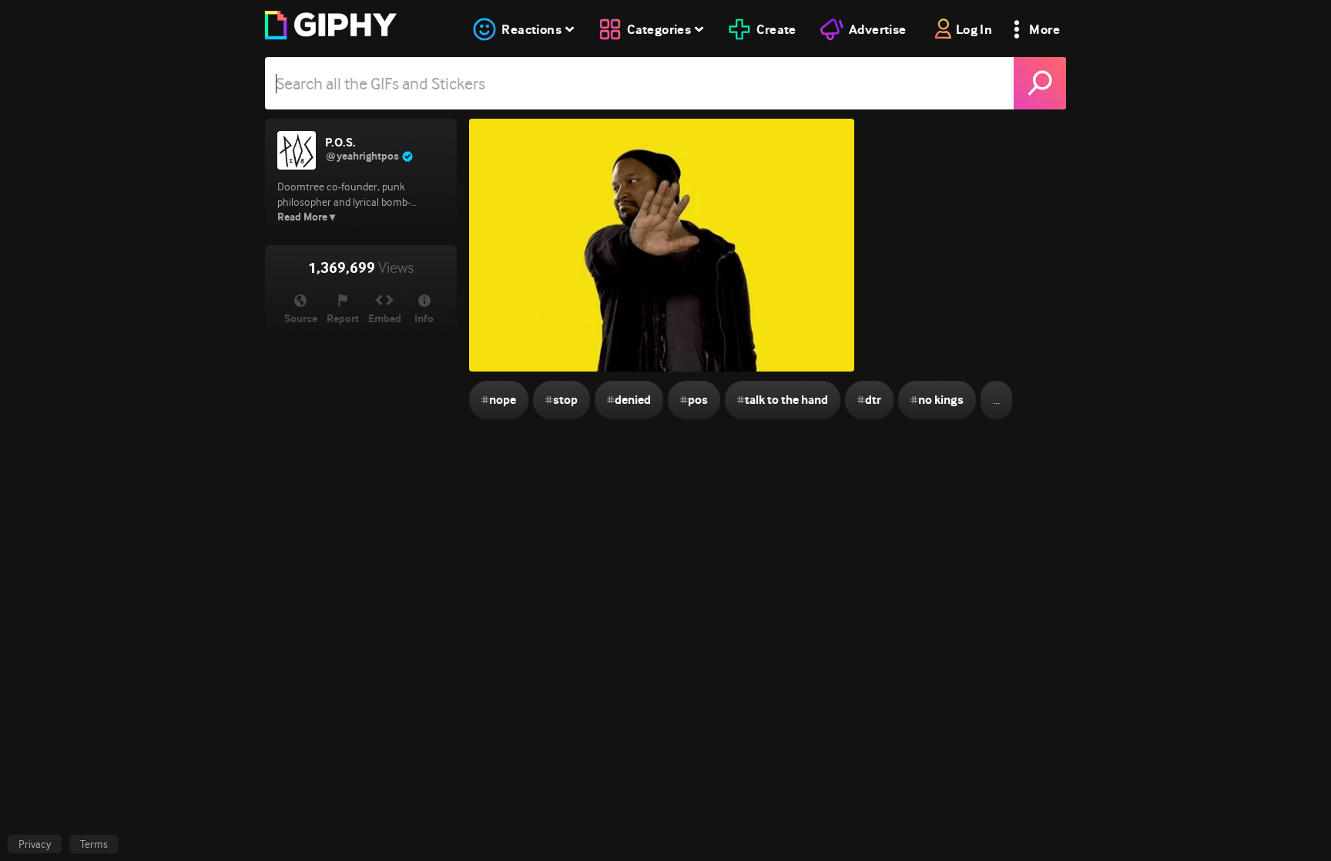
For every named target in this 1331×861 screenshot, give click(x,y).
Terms (94, 844)
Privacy (34, 844)
